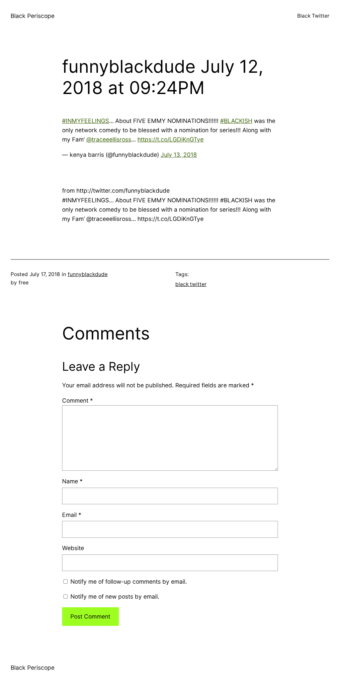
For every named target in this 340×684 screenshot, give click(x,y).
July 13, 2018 (179, 154)
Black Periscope (32, 15)
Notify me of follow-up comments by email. (128, 581)
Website (73, 547)
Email (71, 514)
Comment (77, 400)
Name (72, 481)
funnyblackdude (88, 274)
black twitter (191, 284)
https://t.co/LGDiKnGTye (170, 139)
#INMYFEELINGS (85, 120)
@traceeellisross (108, 139)
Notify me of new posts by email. (114, 596)
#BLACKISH (236, 120)
